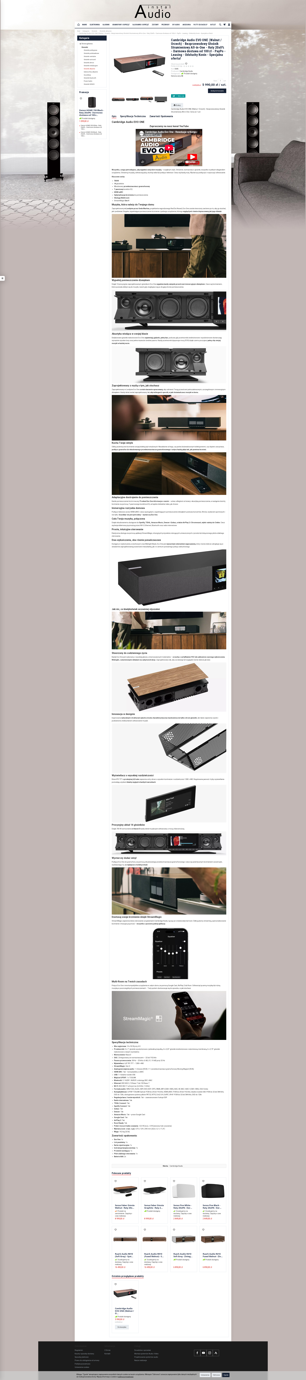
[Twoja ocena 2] (186, 66)
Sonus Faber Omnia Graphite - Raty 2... (154, 1206)
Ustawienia (205, 1375)
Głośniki (106, 25)
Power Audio (88, 81)
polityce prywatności (125, 1377)
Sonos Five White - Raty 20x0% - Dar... (182, 1206)
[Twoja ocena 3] (188, 66)
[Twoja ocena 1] (184, 66)
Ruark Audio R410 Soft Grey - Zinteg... (182, 1255)
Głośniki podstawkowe (91, 53)
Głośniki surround (90, 59)
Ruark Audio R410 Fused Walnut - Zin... (213, 1255)
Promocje (84, 92)
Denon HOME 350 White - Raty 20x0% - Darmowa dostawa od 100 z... (91, 127)
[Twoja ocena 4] (191, 66)
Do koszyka (122, 1327)
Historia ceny (176, 76)
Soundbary (87, 75)
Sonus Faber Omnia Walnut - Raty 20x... (124, 1206)
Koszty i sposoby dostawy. (84, 1354)
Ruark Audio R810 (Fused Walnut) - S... (154, 1255)
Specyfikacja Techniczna (133, 116)
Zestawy (155, 25)
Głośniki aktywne (89, 69)
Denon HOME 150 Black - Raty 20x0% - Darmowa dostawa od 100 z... (91, 113)
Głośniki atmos (89, 63)
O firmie (107, 1350)
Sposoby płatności (82, 1357)
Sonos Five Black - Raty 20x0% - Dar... (212, 1206)
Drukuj (177, 105)
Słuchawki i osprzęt (140, 25)
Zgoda (225, 1375)
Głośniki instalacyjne (91, 66)
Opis (114, 116)
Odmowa (216, 1375)
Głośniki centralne (90, 56)
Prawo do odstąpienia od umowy (87, 1360)
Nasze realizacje (140, 1360)
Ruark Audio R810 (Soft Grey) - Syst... (124, 1255)
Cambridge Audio (186, 71)
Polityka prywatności (82, 1364)
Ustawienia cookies (82, 1367)
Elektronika (95, 25)
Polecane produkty (121, 1173)
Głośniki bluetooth (90, 78)
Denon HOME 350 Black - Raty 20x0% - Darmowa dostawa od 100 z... (91, 134)
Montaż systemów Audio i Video (146, 1354)
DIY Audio (176, 25)
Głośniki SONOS (89, 84)
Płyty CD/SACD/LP (200, 25)
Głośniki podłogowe (90, 50)
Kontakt (107, 1354)
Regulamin (79, 1350)
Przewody (165, 25)
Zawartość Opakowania (161, 116)
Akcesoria (187, 25)
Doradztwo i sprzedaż (142, 1350)
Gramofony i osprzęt (121, 25)
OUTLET (213, 25)
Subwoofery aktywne (91, 72)
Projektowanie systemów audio (146, 1357)
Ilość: (215, 81)
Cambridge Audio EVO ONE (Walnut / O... (124, 1311)
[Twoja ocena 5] (193, 66)
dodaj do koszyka (217, 91)
